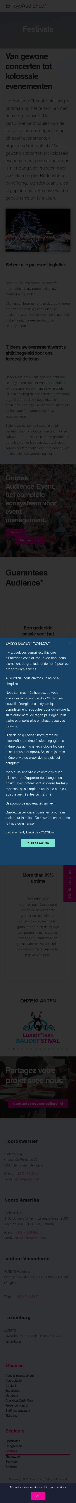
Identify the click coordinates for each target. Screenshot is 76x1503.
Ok (38, 1496)
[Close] (69, 643)
